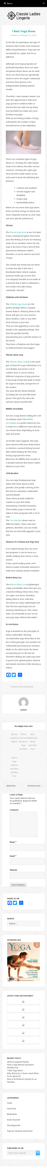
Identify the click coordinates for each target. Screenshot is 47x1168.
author (23, 709)
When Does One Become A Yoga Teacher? (23, 741)
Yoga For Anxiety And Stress (20, 1131)
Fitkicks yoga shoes (18, 304)
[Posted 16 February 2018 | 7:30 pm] (23, 1040)
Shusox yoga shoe (18, 232)
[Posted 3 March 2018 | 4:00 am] (23, 1001)
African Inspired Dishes (14, 738)
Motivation (12, 1114)
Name (13, 842)
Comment (14, 810)
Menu (9, 3)
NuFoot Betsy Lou (18, 584)
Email (13, 856)
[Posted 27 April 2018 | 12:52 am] (23, 1017)
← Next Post (10, 785)
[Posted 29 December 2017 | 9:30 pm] (23, 1009)
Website (13, 870)
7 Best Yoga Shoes (23, 31)
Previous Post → (35, 785)
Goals (9, 1103)
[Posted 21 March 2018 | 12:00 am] (23, 1032)
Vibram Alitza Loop (18, 361)
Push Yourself (13, 1119)
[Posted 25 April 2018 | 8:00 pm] (23, 1025)
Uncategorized (26, 686)
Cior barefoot (16, 520)
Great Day (11, 1108)
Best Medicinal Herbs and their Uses (32, 741)
